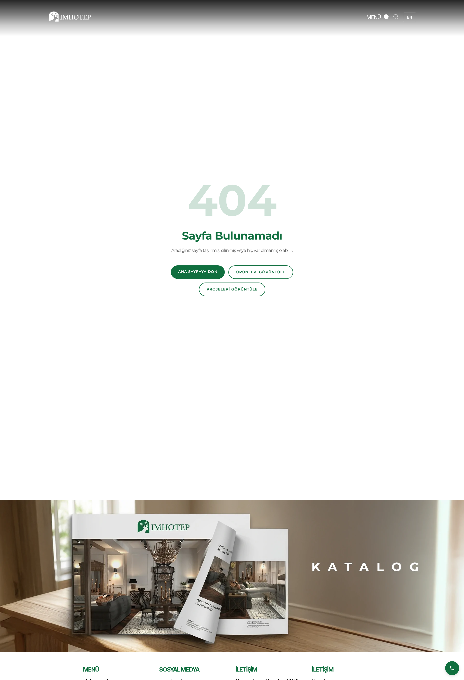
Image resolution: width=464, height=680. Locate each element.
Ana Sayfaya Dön (198, 271)
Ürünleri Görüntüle (260, 272)
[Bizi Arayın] (452, 668)
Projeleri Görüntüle (232, 289)
